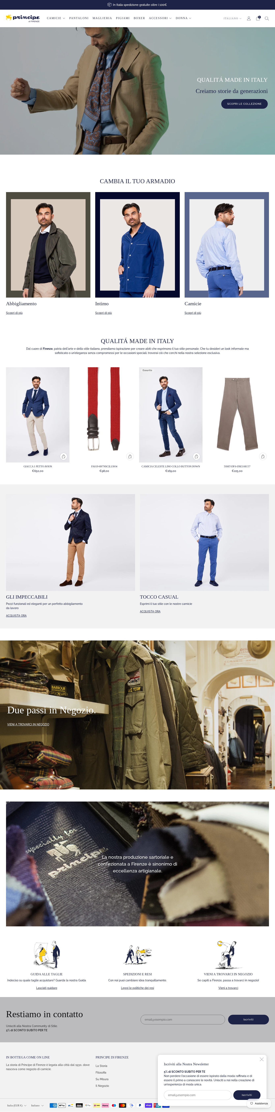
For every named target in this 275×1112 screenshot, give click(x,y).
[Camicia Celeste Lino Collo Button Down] (171, 414)
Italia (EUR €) (14, 1105)
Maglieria (102, 18)
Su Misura (102, 1079)
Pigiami (123, 18)
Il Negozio (102, 1085)
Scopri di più (14, 312)
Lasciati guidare (46, 988)
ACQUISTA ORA (16, 615)
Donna (182, 18)
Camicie (54, 18)
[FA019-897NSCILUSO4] (104, 414)
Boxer (139, 18)
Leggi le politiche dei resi (137, 988)
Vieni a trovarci (228, 988)
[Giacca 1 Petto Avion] (37, 414)
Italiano (231, 18)
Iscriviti (247, 1094)
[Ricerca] (267, 18)
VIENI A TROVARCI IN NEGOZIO (28, 724)
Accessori (158, 18)
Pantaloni (79, 18)
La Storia (101, 1066)
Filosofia (101, 1072)
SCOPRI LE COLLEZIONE (244, 103)
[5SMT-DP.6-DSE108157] (237, 414)
